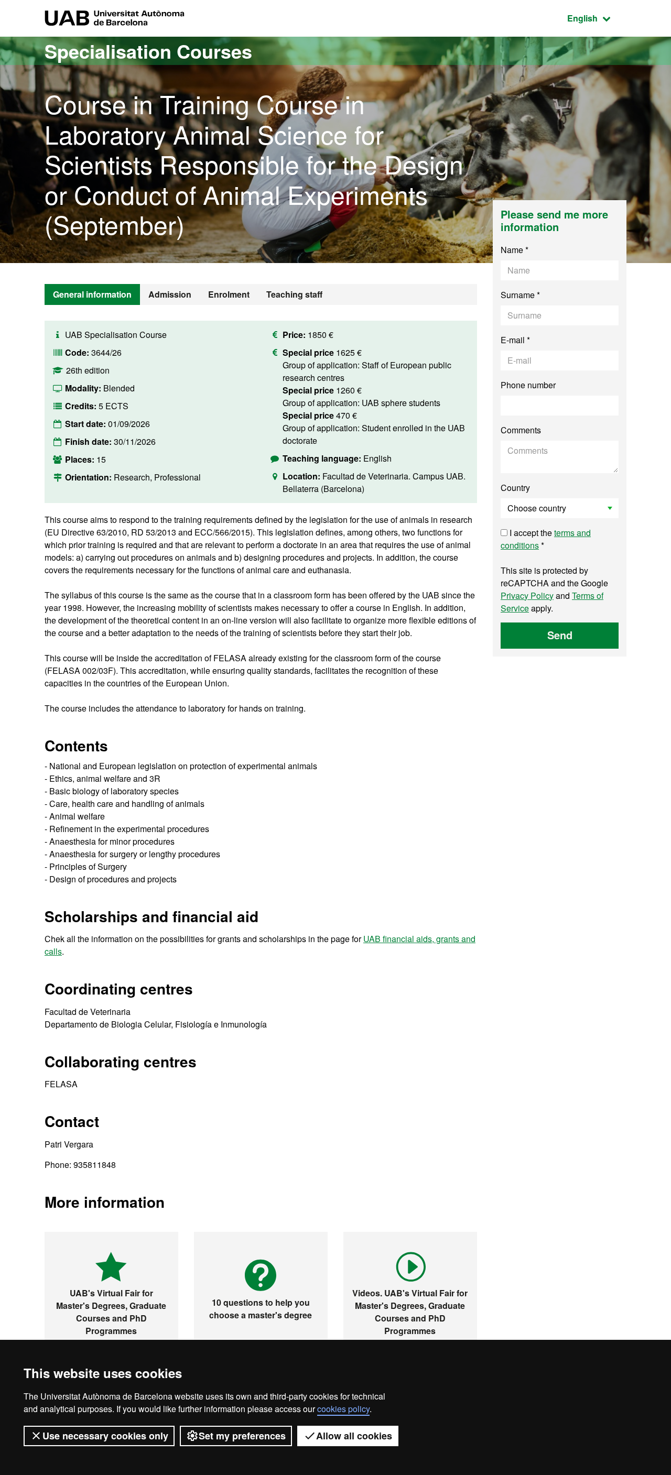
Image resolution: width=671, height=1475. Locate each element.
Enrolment (229, 294)
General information (92, 294)
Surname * (520, 295)
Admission (169, 294)
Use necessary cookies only (105, 1436)
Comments (521, 430)
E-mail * (515, 340)
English (596, 18)
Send (559, 634)
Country (515, 488)
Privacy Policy (527, 595)
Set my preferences (242, 1436)
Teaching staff (294, 294)
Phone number (528, 385)
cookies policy (343, 1409)
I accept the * (546, 539)
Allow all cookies (354, 1436)
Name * (514, 250)
